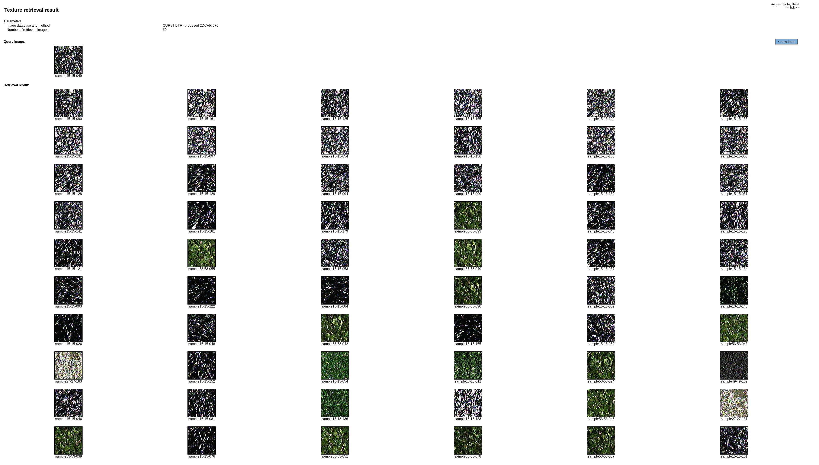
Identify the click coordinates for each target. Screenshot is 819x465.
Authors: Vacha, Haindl (785, 4)
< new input (786, 41)
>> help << (793, 7)
